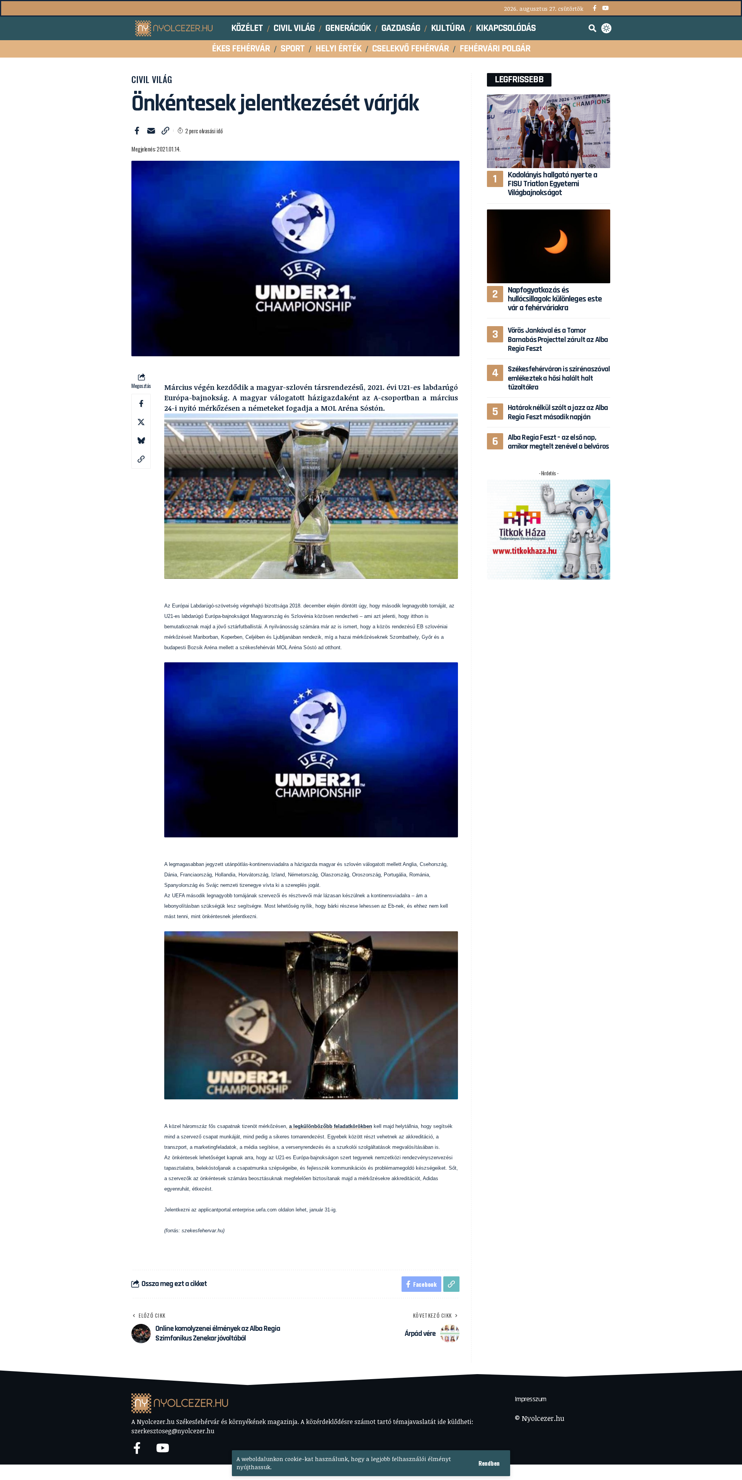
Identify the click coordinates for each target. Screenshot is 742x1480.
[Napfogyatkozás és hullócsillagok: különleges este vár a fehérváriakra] (548, 246)
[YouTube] (605, 8)
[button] (489, 1463)
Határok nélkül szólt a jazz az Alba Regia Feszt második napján (558, 412)
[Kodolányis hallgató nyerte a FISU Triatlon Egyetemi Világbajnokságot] (548, 131)
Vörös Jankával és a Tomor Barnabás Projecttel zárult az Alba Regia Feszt (558, 339)
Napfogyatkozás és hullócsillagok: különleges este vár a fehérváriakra (555, 299)
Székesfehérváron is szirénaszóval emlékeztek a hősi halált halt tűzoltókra (559, 378)
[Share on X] (141, 422)
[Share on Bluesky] (141, 440)
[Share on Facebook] (136, 130)
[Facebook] (594, 8)
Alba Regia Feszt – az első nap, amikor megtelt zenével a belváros (558, 441)
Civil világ (151, 79)
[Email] (151, 130)
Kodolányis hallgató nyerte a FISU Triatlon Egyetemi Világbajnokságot (552, 184)
